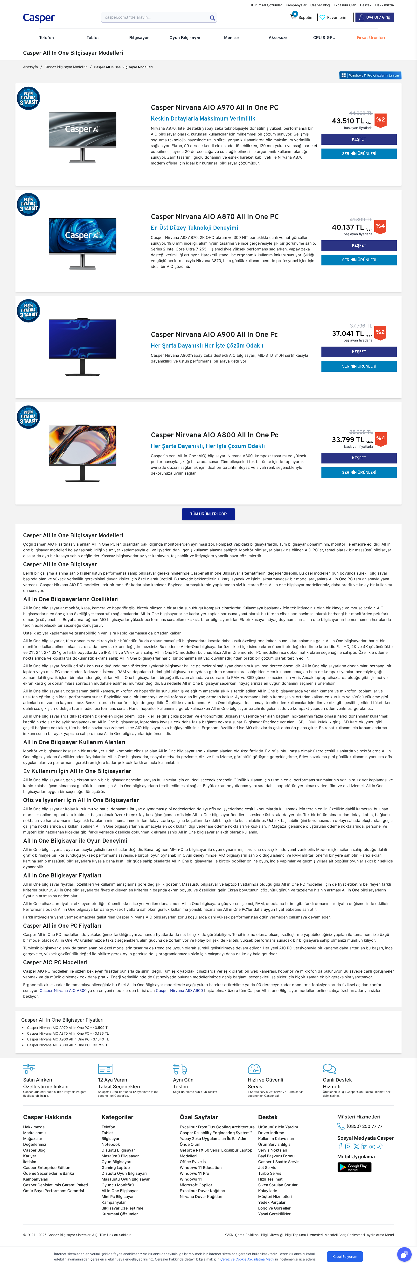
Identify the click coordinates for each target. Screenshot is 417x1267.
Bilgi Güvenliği (272, 1235)
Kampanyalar (296, 5)
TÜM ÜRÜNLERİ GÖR (208, 514)
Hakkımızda (384, 5)
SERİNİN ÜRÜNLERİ (359, 153)
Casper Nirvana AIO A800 (62, 990)
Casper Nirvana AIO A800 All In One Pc (214, 435)
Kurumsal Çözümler (266, 5)
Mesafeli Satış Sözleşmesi (345, 1235)
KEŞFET (359, 139)
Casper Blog (320, 5)
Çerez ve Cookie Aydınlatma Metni (247, 1259)
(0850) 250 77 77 (364, 1126)
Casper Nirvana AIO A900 (180, 990)
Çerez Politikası (247, 1235)
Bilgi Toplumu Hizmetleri (304, 1235)
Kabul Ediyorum (345, 1256)
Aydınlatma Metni (380, 1235)
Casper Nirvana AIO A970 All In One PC (214, 107)
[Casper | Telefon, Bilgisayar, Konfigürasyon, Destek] (58, 18)
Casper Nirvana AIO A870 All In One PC (215, 216)
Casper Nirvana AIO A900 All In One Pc (214, 334)
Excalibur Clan (345, 5)
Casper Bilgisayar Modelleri (66, 67)
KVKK (228, 1235)
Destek (365, 5)
